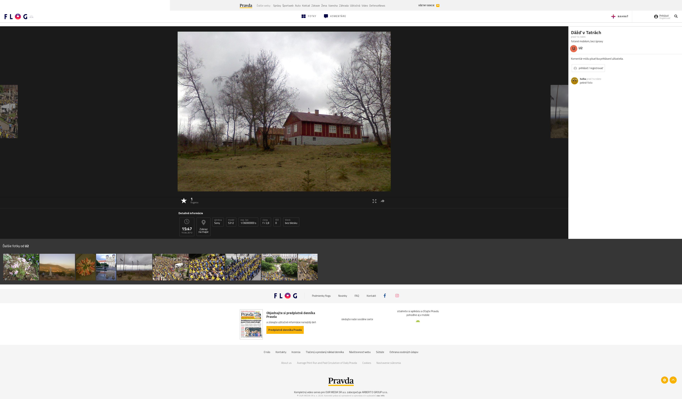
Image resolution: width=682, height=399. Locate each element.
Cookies (366, 363)
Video (365, 6)
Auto (298, 6)
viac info (381, 395)
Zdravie (315, 6)
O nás (267, 352)
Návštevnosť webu (360, 352)
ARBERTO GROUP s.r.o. (375, 392)
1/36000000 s (248, 221)
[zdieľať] (383, 201)
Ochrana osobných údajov (403, 352)
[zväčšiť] (374, 201)
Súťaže (380, 352)
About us (286, 363)
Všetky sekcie (426, 5)
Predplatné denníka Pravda (285, 330)
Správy (277, 6)
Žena (324, 6)
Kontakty (281, 352)
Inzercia (296, 352)
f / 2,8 (265, 221)
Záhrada (344, 6)
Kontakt (371, 296)
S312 (231, 221)
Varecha (333, 6)
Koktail (306, 6)
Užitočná (355, 6)
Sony (218, 221)
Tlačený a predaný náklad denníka (325, 352)
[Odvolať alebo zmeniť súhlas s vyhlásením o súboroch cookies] (664, 380)
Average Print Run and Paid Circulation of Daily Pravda (327, 363)
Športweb (288, 6)
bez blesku (291, 221)
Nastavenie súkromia (389, 363)
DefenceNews (377, 6)
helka (583, 79)
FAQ (357, 296)
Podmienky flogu (321, 296)
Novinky (342, 296)
